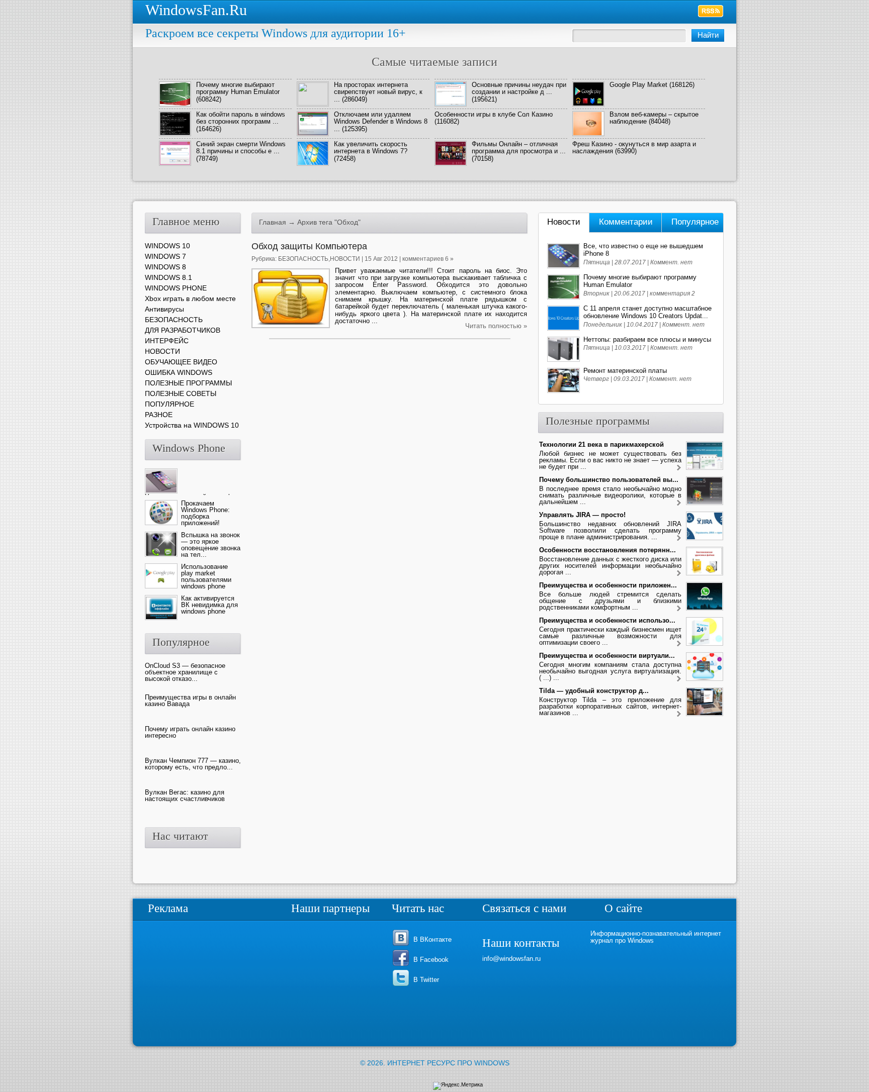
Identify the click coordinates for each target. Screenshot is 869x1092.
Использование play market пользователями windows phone (206, 576)
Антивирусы (164, 309)
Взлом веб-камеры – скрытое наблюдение (654, 118)
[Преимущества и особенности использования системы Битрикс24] (678, 644)
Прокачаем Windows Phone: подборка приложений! (205, 513)
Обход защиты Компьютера (309, 246)
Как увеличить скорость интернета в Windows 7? (370, 147)
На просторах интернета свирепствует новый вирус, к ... (378, 92)
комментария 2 (672, 293)
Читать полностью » (496, 326)
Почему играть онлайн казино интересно (190, 732)
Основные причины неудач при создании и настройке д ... (519, 88)
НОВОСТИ (345, 258)
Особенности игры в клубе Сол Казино (493, 114)
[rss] (711, 11)
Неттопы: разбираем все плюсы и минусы (647, 339)
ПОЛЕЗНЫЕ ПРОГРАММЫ (188, 383)
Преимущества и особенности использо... (607, 620)
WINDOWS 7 (165, 256)
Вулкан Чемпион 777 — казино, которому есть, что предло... (193, 764)
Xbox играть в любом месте (190, 298)
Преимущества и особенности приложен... (608, 585)
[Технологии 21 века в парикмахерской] (678, 468)
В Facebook (431, 959)
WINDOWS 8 (165, 267)
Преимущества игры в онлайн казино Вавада (190, 700)
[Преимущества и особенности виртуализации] (678, 679)
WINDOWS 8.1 (168, 277)
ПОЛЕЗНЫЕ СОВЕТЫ (180, 393)
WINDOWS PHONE (176, 288)
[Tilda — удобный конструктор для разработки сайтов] (678, 714)
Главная (272, 222)
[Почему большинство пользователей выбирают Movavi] (678, 503)
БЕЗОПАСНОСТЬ (303, 258)
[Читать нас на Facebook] (402, 965)
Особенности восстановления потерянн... (607, 550)
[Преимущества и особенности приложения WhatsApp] (678, 609)
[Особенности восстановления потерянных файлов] (678, 573)
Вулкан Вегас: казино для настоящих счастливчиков (185, 795)
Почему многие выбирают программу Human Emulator (238, 88)
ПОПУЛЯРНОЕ (169, 404)
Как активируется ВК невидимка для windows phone (209, 604)
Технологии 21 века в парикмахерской (601, 444)
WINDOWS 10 (167, 246)
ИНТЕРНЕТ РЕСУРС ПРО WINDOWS (448, 1063)
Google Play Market (638, 84)
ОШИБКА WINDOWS (178, 372)
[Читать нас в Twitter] (402, 985)
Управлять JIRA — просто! (582, 515)
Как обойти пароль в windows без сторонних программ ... (240, 118)
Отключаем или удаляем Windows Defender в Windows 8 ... (380, 122)
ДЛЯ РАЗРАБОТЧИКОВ (182, 330)
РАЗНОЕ (158, 415)
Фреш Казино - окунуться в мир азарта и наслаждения (634, 147)
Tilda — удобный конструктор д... (594, 690)
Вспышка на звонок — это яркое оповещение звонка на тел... (210, 544)
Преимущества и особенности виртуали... (607, 655)
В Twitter (426, 979)
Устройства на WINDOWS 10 (192, 425)
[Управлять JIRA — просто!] (678, 538)
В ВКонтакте (432, 939)
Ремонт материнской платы (625, 370)
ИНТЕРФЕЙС (167, 341)
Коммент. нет (671, 262)
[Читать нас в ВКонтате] (402, 945)
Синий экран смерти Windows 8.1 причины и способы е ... (241, 147)
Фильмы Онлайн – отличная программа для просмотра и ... (519, 147)
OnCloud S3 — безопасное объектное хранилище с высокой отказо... (185, 672)
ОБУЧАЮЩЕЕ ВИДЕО (181, 362)
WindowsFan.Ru (196, 10)
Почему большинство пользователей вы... (608, 479)
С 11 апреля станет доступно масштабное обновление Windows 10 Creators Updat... (647, 312)
